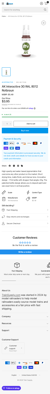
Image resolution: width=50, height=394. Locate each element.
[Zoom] (43, 23)
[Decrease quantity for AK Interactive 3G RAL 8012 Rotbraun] (4, 124)
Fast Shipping (12, 210)
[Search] (45, 9)
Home (4, 16)
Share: (4, 166)
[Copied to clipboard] (21, 165)
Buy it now (25, 130)
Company (6, 316)
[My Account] (41, 3)
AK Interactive (7, 82)
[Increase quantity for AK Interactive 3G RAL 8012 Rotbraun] (10, 124)
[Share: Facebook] (9, 165)
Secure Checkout (13, 223)
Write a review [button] (25, 252)
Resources (6, 323)
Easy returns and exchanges (18, 217)
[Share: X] (14, 165)
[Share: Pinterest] (18, 165)
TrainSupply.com (11, 295)
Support (5, 330)
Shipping (4, 104)
